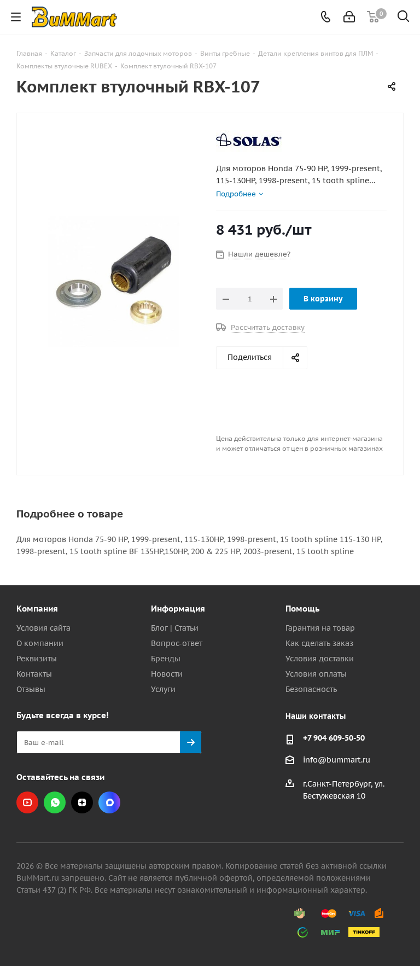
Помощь (302, 608)
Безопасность (311, 689)
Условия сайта (43, 628)
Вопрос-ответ (176, 643)
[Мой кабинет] (349, 17)
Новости (167, 674)
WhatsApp (55, 802)
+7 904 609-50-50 (334, 738)
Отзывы (30, 689)
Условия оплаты (316, 674)
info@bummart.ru (336, 760)
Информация (178, 608)
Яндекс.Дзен (82, 802)
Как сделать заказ (319, 643)
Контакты (34, 674)
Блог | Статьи (175, 628)
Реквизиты (36, 659)
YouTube (27, 802)
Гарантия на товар (320, 628)
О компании (39, 643)
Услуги (163, 689)
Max (109, 802)
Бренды (165, 659)
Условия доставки (319, 659)
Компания (37, 608)
